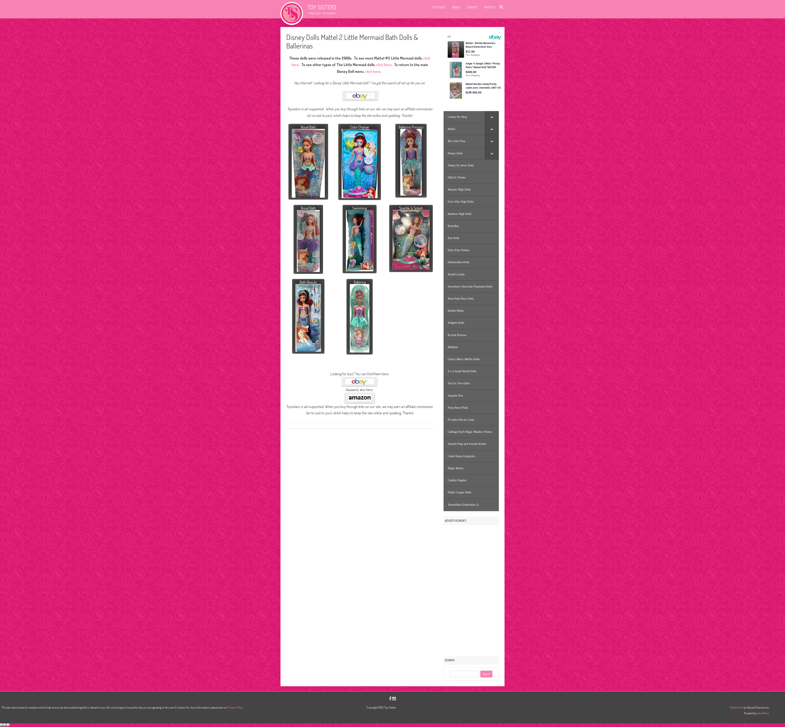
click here (372, 71)
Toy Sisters (321, 7)
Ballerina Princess (411, 127)
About (456, 7)
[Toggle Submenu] (491, 117)
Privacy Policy (235, 707)
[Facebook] (390, 698)
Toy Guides (439, 7)
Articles (489, 7)
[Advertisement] (471, 589)
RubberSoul (736, 707)
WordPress (763, 713)
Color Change (359, 127)
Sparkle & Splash (411, 208)
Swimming (359, 208)
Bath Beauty (308, 282)
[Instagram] (394, 698)
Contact (472, 7)
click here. (383, 64)
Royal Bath (308, 127)
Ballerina (360, 282)
